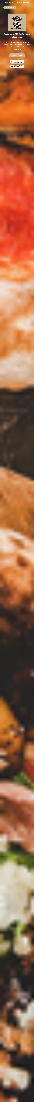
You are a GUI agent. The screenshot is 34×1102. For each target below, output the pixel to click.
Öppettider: (23, 2)
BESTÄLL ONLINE (17, 55)
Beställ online (10, 7)
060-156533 (9, 2)
